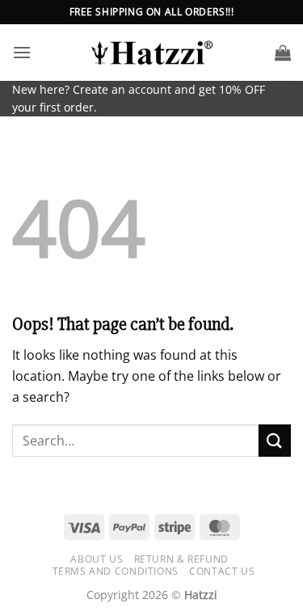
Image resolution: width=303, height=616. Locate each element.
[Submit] (275, 440)
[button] (22, 52)
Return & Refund (181, 559)
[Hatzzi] (152, 53)
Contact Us (222, 571)
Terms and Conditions (116, 571)
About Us (96, 559)
